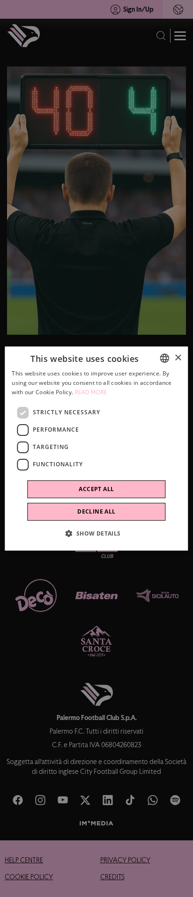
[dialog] (96, 448)
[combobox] (165, 358)
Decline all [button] (96, 511)
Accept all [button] (96, 489)
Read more (91, 392)
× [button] (177, 357)
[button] (96, 533)
